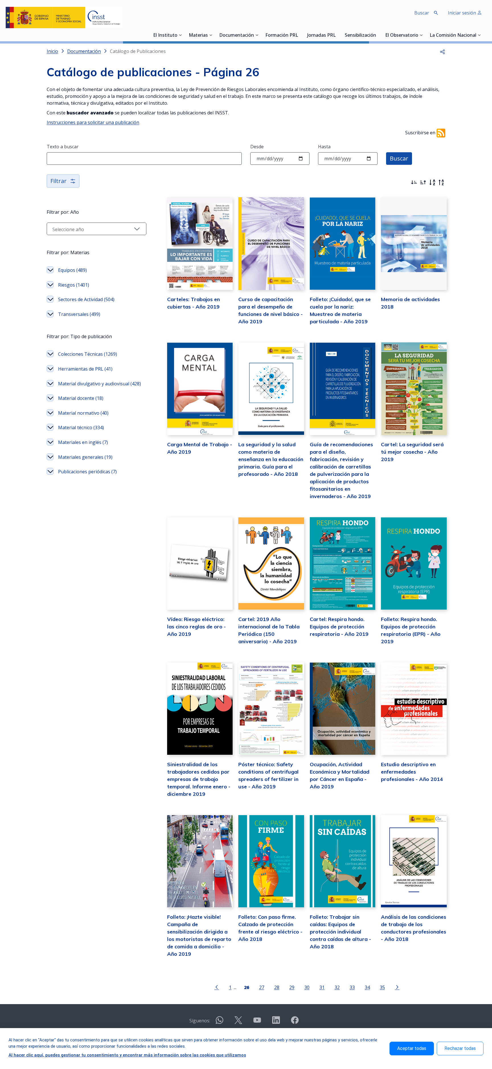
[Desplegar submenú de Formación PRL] (300, 35)
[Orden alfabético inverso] (441, 182)
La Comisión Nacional (453, 35)
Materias (198, 35)
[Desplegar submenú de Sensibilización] (378, 35)
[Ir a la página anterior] (216, 986)
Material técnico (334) (81, 427)
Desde (257, 146)
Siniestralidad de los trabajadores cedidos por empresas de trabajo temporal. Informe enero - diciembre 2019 (198, 779)
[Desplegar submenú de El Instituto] (180, 35)
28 (276, 987)
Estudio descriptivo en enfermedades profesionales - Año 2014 (412, 771)
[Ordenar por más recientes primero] (414, 182)
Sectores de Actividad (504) (86, 299)
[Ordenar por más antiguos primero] (423, 182)
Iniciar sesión (462, 13)
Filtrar (58, 181)
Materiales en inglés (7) (83, 442)
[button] (442, 51)
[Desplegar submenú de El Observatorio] (421, 35)
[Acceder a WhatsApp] (219, 1022)
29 (291, 987)
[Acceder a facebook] (294, 1022)
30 (306, 987)
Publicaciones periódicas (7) (87, 471)
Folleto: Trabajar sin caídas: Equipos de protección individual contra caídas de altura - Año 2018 (340, 932)
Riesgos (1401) (73, 285)
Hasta (324, 146)
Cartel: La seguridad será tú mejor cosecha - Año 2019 (412, 451)
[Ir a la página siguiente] (397, 986)
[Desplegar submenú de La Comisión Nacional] (479, 35)
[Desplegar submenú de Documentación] (257, 35)
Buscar (399, 158)
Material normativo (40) (83, 413)
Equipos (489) (72, 270)
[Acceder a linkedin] (275, 1022)
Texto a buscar (63, 146)
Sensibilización (360, 35)
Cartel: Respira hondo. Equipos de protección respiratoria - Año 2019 (339, 626)
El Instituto (165, 35)
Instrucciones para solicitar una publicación (93, 122)
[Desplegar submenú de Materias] (211, 35)
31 (322, 987)
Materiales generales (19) (85, 457)
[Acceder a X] (238, 1022)
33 (352, 987)
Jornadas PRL (321, 35)
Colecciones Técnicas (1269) (87, 354)
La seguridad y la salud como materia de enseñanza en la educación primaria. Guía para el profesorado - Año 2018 (270, 459)
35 (382, 987)
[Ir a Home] (64, 17)
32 (337, 987)
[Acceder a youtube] (257, 1022)
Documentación (236, 35)
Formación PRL (281, 35)
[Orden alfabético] (432, 182)
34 (367, 987)
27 (261, 987)
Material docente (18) (80, 398)
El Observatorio (401, 35)
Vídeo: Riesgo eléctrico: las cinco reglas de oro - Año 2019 (196, 626)
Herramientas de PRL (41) (85, 369)
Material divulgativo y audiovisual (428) (99, 384)
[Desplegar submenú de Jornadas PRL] (337, 35)
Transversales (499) (79, 314)
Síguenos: (199, 1020)
